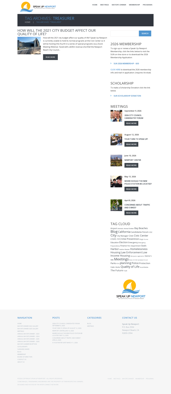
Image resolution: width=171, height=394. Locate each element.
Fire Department (134, 246)
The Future (117, 270)
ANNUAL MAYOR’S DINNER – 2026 (28, 341)
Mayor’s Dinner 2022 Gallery (27, 326)
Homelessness (139, 249)
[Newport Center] (116, 160)
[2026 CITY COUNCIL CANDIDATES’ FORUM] (116, 116)
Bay (136, 228)
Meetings (121, 259)
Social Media (144, 267)
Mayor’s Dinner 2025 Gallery (27, 329)
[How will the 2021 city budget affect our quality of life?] (29, 45)
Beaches (143, 228)
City (113, 235)
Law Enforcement (131, 252)
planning (125, 263)
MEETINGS (104, 5)
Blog (114, 231)
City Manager (122, 236)
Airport (114, 228)
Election (123, 242)
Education (115, 242)
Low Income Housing (129, 254)
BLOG (19, 352)
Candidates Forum (140, 232)
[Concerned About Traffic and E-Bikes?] (116, 205)
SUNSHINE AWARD (23, 349)
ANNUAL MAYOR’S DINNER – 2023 (28, 334)
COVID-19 (115, 239)
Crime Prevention (129, 238)
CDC (150, 232)
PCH (118, 263)
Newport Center (132, 160)
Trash (125, 271)
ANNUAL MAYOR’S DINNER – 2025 (28, 339)
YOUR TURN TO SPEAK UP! (136, 139)
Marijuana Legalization (137, 256)
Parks (113, 263)
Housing (116, 252)
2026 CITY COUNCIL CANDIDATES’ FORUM (66, 324)
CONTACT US (21, 359)
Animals (120, 228)
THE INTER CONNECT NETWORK (47, 385)
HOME (94, 5)
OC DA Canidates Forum (140, 260)
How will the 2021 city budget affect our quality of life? (56, 32)
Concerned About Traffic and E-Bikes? (66, 338)
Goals (143, 245)
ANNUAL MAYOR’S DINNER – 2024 (28, 336)
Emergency (133, 242)
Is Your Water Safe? (59, 343)
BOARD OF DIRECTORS (24, 357)
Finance (123, 245)
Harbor (115, 249)
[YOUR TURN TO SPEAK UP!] (116, 139)
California (124, 232)
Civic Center (141, 235)
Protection (144, 263)
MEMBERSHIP (134, 5)
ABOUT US (20, 362)
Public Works (115, 267)
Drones (146, 239)
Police (135, 263)
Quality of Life (130, 267)
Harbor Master (124, 249)
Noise (131, 260)
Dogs (141, 239)
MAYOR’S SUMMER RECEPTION (27, 344)
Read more (50, 57)
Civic (131, 235)
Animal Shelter (129, 228)
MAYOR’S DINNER (119, 5)
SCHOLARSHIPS (22, 347)
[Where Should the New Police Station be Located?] (116, 181)
